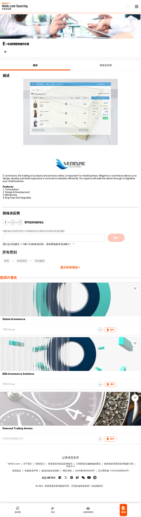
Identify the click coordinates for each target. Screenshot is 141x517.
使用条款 (16, 470)
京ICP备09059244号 (85, 470)
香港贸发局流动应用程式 (60, 463)
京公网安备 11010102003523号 (113, 470)
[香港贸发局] (70, 457)
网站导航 (67, 470)
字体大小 (70, 466)
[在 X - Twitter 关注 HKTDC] (65, 477)
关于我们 (27, 463)
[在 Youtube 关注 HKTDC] (89, 477)
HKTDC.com (14, 463)
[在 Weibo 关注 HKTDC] (77, 477)
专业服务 (40, 260)
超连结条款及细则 (50, 470)
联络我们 (40, 463)
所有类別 (22, 260)
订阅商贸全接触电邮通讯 (88, 463)
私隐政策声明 (31, 470)
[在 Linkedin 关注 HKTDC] (71, 477)
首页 (6, 260)
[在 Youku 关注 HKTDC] (94, 477)
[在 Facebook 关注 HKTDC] (59, 477)
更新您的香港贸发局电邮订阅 (118, 463)
